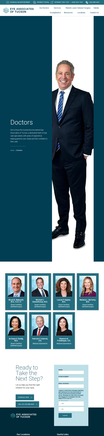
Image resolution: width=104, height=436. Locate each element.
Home (12, 150)
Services (57, 8)
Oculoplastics (55, 13)
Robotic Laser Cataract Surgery (78, 8)
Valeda (96, 8)
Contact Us (94, 13)
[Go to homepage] (18, 10)
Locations (81, 13)
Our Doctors (44, 8)
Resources (68, 13)
